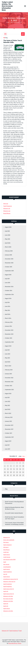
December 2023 (9, 330)
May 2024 (7, 310)
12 (7, 469)
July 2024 (7, 302)
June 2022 (7, 401)
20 (10, 472)
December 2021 (9, 425)
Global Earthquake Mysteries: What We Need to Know (14, 508)
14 (14, 469)
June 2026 (7, 235)
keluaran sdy (6, 208)
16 (20, 469)
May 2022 (7, 405)
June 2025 (7, 282)
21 (14, 472)
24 (23, 472)
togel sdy (5, 603)
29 (17, 475)
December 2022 (9, 377)
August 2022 (8, 393)
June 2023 (7, 354)
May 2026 (7, 239)
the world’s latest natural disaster (14, 513)
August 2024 (8, 298)
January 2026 (8, 255)
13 (10, 469)
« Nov (19, 456)
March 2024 (8, 318)
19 (7, 472)
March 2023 (8, 366)
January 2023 (8, 373)
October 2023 (8, 338)
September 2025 (9, 270)
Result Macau (6, 213)
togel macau (6, 608)
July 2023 (7, 350)
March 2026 (8, 247)
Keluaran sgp (6, 211)
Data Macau (6, 549)
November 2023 (9, 334)
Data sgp (5, 203)
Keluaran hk (6, 537)
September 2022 (9, 389)
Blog (6, 37)
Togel (20, 630)
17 (23, 469)
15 (17, 469)
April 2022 (7, 409)
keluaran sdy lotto (8, 611)
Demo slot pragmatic (8, 540)
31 (23, 475)
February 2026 (9, 251)
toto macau (6, 564)
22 (17, 472)
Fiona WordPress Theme (14, 643)
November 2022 (9, 381)
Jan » (23, 456)
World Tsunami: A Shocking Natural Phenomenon (14, 502)
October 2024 (8, 290)
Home (7, 22)
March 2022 (8, 413)
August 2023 (8, 346)
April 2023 (7, 362)
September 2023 (9, 342)
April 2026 (7, 243)
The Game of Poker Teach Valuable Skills (12, 41)
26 (7, 475)
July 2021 (7, 445)
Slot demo (6, 542)
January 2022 (8, 421)
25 (4, 475)
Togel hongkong (13, 630)
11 (4, 469)
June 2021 (7, 449)
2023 (12, 22)
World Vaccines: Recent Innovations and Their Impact (14, 517)
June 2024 (7, 306)
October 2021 (8, 433)
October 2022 (8, 385)
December (16, 22)
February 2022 (8, 417)
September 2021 (9, 437)
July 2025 (7, 278)
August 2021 (8, 441)
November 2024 (9, 286)
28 (14, 475)
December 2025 (9, 259)
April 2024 (7, 314)
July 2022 (7, 397)
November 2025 (9, 263)
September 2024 (9, 294)
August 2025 (8, 274)
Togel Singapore (7, 206)
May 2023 (7, 358)
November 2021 (9, 429)
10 (23, 466)
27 (10, 475)
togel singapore (7, 545)
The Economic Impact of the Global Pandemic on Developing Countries (14, 523)
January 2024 (8, 326)
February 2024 (9, 322)
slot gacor (6, 547)
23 (20, 472)
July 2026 (7, 231)
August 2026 (8, 227)
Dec (23, 34)
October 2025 (8, 266)
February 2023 (8, 369)
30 (20, 475)
